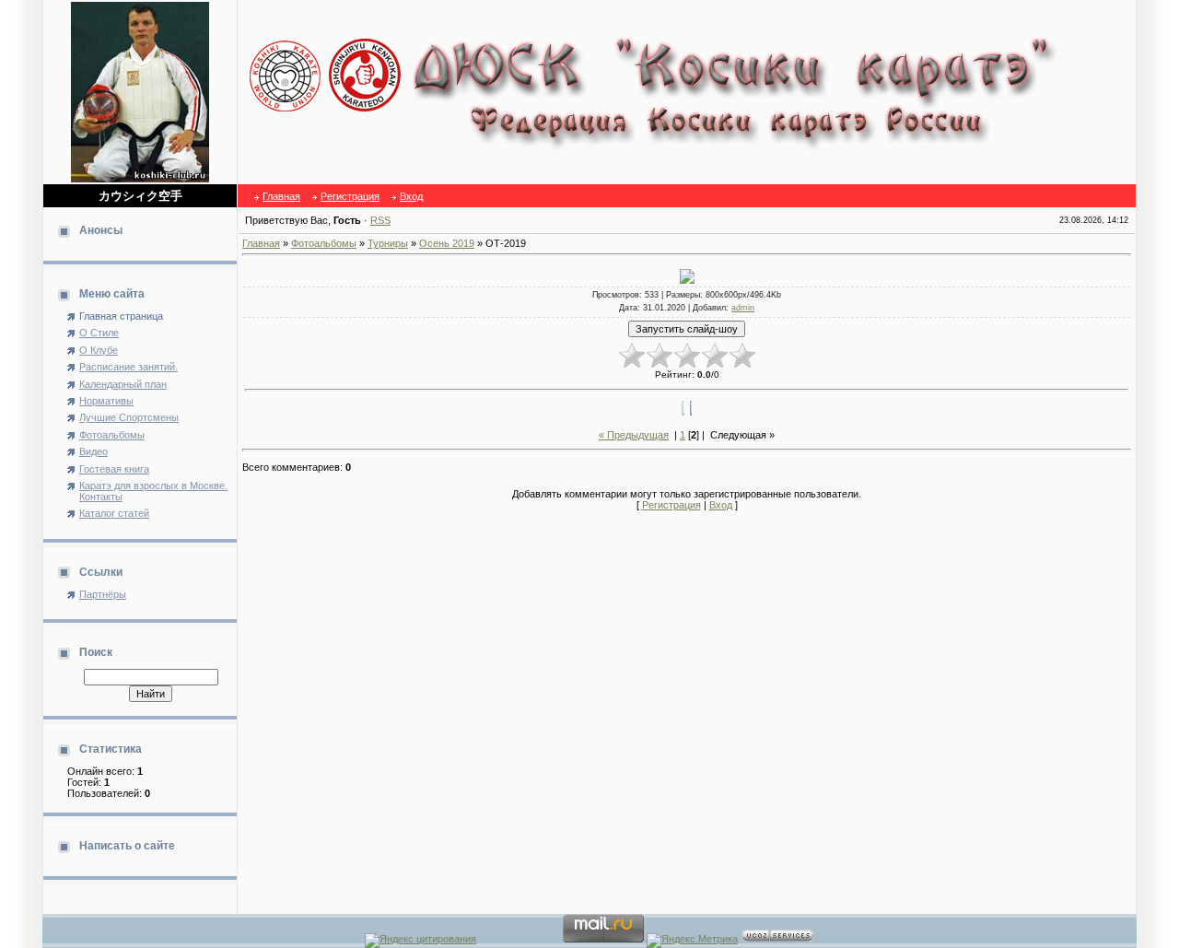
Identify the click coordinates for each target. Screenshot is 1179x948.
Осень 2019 (446, 243)
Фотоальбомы (323, 243)
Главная (281, 196)
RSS (380, 220)
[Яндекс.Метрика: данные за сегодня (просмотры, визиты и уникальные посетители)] (692, 940)
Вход (411, 196)
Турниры (388, 243)
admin (742, 307)
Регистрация (350, 196)
